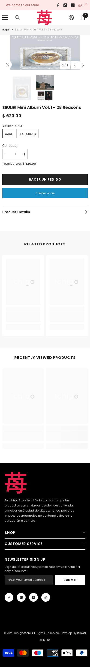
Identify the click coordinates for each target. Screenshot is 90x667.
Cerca (86, 4)
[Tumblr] (33, 597)
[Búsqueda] (17, 17)
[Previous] (75, 65)
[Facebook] (9, 597)
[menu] (5, 17)
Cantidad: (9, 145)
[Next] (83, 65)
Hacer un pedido (45, 179)
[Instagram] (21, 597)
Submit (70, 580)
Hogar (6, 29)
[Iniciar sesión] (71, 18)
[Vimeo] (45, 597)
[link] (23, 317)
